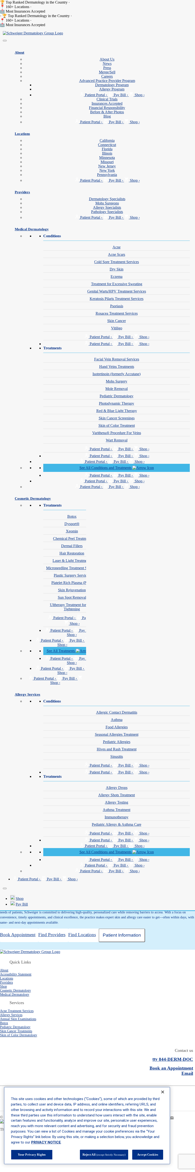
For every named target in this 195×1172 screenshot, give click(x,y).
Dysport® (71, 524)
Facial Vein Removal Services (116, 359)
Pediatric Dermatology (116, 396)
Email (187, 1073)
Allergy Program (111, 89)
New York (107, 170)
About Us (107, 59)
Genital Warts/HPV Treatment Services (116, 291)
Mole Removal (116, 389)
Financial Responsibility (107, 108)
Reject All (104, 1154)
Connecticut (107, 145)
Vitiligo (116, 328)
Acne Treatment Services (17, 1011)
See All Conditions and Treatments (105, 468)
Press (107, 68)
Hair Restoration (71, 553)
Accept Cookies (147, 1154)
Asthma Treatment (116, 810)
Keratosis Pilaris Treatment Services (116, 299)
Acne (116, 247)
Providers (22, 192)
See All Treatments (61, 651)
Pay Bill (22, 904)
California (107, 140)
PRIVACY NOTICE (46, 1142)
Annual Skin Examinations (18, 1019)
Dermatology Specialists (107, 199)
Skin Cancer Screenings (117, 418)
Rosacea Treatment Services (117, 313)
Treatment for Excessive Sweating (116, 284)
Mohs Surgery (116, 381)
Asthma (116, 720)
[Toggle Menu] (5, 40)
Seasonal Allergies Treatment (116, 734)
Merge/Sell (107, 72)
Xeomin (72, 531)
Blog (107, 116)
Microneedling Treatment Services (72, 568)
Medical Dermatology (32, 229)
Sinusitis (116, 756)
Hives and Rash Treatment (116, 749)
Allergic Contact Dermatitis (116, 712)
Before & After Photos (107, 112)
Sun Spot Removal (72, 597)
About (19, 52)
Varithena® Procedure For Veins (116, 433)
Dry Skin (116, 269)
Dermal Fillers (72, 546)
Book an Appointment (171, 1068)
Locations (22, 134)
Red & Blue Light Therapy (116, 411)
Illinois (107, 153)
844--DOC (172, 1059)
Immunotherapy (116, 817)
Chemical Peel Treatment (72, 538)
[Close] (5, 888)
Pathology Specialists (107, 212)
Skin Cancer (116, 321)
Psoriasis (116, 306)
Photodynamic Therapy (116, 403)
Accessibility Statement (15, 974)
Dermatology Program (112, 85)
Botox (72, 516)
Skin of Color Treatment (116, 425)
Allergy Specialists (107, 207)
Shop (20, 899)
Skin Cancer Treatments (16, 1031)
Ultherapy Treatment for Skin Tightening (72, 607)
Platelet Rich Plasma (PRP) (71, 583)
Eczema (116, 277)
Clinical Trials (107, 99)
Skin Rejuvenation (72, 590)
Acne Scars (116, 254)
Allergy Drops (116, 788)
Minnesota (107, 158)
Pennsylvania (107, 175)
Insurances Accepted (107, 103)
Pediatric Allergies (116, 742)
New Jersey (107, 166)
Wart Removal (116, 440)
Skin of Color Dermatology (18, 1035)
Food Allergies (117, 727)
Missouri (107, 162)
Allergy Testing (116, 802)
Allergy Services (27, 694)
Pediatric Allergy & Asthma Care (116, 824)
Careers (107, 76)
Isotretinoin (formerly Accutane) (117, 374)
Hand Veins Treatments (116, 367)
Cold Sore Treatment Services (116, 262)
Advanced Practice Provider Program (107, 81)
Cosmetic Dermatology (33, 498)
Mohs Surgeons (107, 203)
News (107, 64)
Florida (107, 149)
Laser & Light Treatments (72, 561)
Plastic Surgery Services (72, 575)
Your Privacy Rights (32, 1154)
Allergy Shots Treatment (116, 795)
